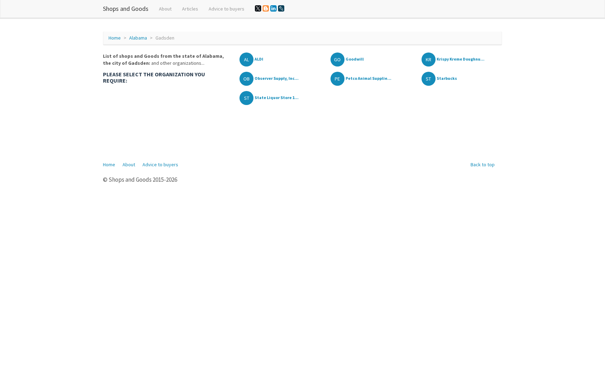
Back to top (483, 164)
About (165, 9)
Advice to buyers (226, 9)
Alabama (138, 38)
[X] (258, 8)
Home (115, 38)
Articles (190, 9)
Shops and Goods (125, 9)
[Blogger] (266, 8)
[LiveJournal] (281, 8)
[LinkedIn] (273, 8)
